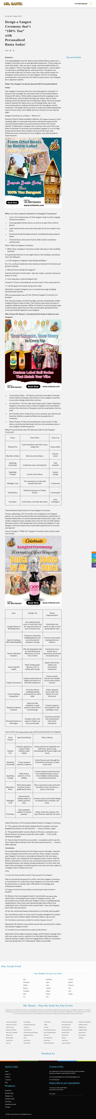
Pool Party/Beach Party (49, 1043)
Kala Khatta (8, 1101)
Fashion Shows (27, 1040)
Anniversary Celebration (11, 1022)
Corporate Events (27, 1030)
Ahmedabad (26, 982)
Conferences (26, 1027)
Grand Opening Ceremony (50, 1030)
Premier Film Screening (67, 1022)
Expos (25, 1037)
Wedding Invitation (83, 1030)
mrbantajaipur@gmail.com (72, 1077)
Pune (47, 997)
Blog (6, 1082)
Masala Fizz (8, 1090)
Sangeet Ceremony (49, 119)
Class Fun (8, 1043)
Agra (24, 979)
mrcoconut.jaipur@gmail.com (57, 1077)
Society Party (65, 1040)
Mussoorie (71, 985)
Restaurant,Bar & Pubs (67, 1030)
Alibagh (25, 985)
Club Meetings (27, 1022)
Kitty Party (46, 1035)
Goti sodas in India (51, 896)
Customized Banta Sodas (25, 732)
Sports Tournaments (66, 1043)
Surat (69, 991)
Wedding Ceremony (83, 1024)
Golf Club (46, 1027)
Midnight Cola (9, 1096)
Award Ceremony (10, 1027)
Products (7, 1077)
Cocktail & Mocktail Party (29, 1024)
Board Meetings (9, 1037)
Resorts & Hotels (66, 1027)
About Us (7, 1074)
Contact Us (8, 1079)
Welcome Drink (82, 1032)
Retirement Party (65, 1032)
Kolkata (48, 994)
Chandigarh (26, 991)
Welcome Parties (82, 1035)
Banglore (25, 988)
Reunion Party (65, 1035)
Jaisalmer (48, 988)
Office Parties (47, 1040)
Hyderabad (49, 979)
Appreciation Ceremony (11, 1024)
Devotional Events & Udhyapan (31, 1032)
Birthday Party (9, 1035)
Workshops (81, 1037)
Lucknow (70, 979)
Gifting (45, 1024)
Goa (24, 997)
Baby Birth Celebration (11, 1030)
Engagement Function (28, 1035)
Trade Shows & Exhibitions (85, 1022)
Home (6, 1071)
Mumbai (70, 982)
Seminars (64, 1037)
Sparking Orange (9, 1098)
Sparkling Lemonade (10, 1104)
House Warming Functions (50, 1032)
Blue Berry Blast (9, 1093)
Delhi (24, 994)
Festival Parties (27, 1043)
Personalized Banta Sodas (17, 295)
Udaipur (70, 994)
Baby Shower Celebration (11, 1032)
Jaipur (47, 985)
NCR (69, 988)
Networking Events (48, 1037)
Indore (48, 982)
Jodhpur (48, 991)
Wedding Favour (82, 1027)
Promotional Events (66, 1024)
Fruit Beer (7, 1107)
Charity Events (9, 1040)
